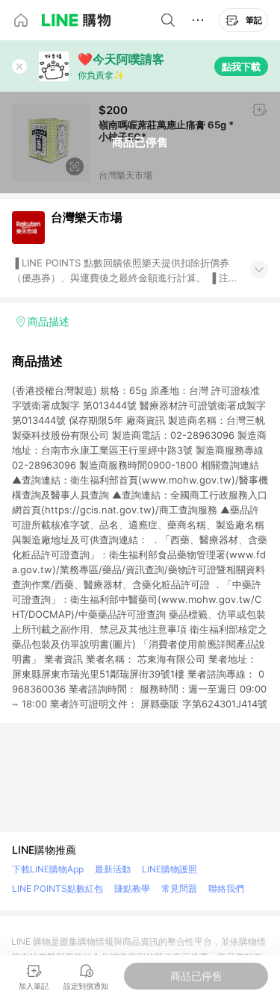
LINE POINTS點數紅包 (57, 888)
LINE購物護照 (169, 869)
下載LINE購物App (48, 869)
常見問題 (179, 888)
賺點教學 (132, 888)
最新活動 (113, 869)
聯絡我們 (226, 888)
